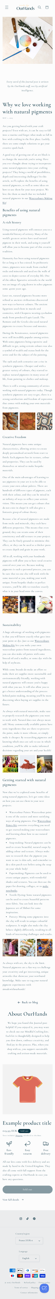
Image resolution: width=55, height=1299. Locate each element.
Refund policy (30, 1282)
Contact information (29, 1293)
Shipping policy (37, 1287)
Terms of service (21, 1287)
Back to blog (30, 1002)
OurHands (16, 1282)
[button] (6, 7)
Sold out (27, 1189)
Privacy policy (44, 1282)
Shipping (18, 1135)
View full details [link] (11, 1199)
